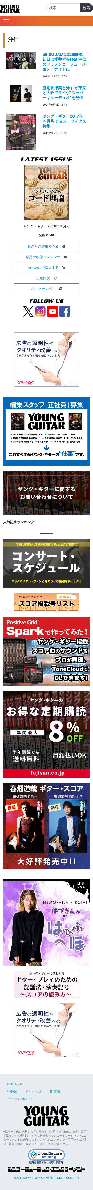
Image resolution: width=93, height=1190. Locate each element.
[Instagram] (40, 311)
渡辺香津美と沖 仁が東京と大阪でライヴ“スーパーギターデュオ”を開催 (64, 92)
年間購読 (12, 1091)
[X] (28, 311)
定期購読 (43, 278)
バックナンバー (43, 289)
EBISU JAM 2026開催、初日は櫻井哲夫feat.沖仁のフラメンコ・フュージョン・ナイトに (64, 61)
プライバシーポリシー (20, 1098)
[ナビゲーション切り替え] (6, 21)
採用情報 (55, 1091)
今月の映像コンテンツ (43, 257)
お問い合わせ (14, 1084)
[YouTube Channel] (52, 311)
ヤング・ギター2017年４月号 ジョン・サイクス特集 (64, 121)
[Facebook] (64, 311)
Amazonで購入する (43, 267)
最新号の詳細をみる (43, 246)
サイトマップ (33, 1091)
